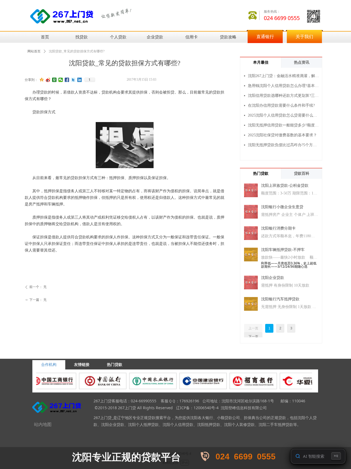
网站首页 (34, 51)
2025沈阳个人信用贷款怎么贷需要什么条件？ (283, 115)
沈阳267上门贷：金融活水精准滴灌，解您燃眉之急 (283, 76)
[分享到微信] (60, 80)
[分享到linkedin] (79, 80)
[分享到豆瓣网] (54, 80)
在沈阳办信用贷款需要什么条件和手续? (281, 105)
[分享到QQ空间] (41, 80)
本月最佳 (260, 62)
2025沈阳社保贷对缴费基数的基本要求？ (282, 135)
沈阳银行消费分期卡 (278, 228)
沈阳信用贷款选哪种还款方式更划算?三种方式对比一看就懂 (283, 96)
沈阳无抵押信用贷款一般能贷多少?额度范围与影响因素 (283, 125)
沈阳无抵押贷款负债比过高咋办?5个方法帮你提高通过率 (283, 145)
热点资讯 (301, 62)
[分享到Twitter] (73, 80)
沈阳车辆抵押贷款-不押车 (283, 250)
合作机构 (48, 365)
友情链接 (81, 365)
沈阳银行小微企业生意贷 (282, 207)
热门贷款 (260, 173)
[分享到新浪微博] (48, 80)
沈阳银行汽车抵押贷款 (280, 299)
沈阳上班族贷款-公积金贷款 (284, 185)
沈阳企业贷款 (272, 278)
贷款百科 (301, 173)
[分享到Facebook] (67, 80)
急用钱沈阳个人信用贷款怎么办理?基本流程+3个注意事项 (283, 86)
